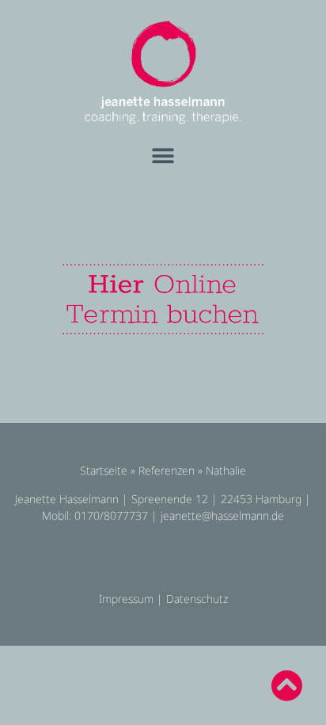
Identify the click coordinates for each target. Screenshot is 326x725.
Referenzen (166, 470)
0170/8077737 (111, 515)
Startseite (103, 470)
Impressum (126, 598)
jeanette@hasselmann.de (222, 515)
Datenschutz (197, 598)
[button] (163, 156)
